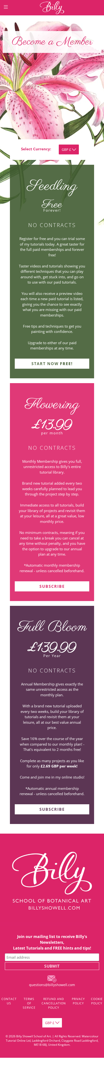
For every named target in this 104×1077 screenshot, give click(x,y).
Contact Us (9, 1001)
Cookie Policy (97, 1001)
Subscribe (52, 586)
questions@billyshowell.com (52, 984)
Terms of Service (29, 1003)
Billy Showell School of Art (33, 1036)
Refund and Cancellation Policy (54, 1003)
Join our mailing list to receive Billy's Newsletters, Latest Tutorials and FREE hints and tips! (52, 942)
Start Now (52, 363)
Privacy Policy (78, 1001)
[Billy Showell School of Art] (52, 7)
